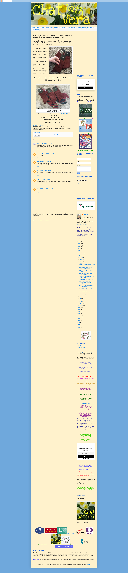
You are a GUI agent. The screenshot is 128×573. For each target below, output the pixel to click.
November (81, 255)
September (81, 259)
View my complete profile (82, 224)
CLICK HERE (64, 114)
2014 (79, 316)
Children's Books (49, 27)
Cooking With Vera (71, 27)
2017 (79, 311)
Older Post (70, 217)
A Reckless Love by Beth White (85, 288)
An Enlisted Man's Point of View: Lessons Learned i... (86, 274)
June (80, 296)
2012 (79, 320)
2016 (79, 313)
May (80, 298)
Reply (38, 149)
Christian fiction (57, 27)
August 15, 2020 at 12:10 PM (46, 179)
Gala (38, 170)
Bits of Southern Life (40, 27)
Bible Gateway (81, 345)
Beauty (33, 27)
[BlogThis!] (35, 136)
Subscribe (86, 87)
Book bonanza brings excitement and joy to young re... (87, 265)
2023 (79, 246)
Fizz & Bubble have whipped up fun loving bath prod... (86, 277)
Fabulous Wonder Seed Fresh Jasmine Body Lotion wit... (85, 293)
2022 (79, 248)
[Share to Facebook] (38, 136)
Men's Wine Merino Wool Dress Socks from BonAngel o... (85, 268)
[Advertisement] (86, 53)
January (81, 305)
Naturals (84, 27)
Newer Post (36, 217)
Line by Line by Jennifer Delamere (86, 279)
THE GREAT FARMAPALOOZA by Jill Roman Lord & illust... (87, 290)
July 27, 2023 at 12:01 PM (47, 188)
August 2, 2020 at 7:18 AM (47, 143)
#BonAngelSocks (50, 134)
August (80, 261)
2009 (79, 326)
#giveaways (56, 134)
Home (53, 217)
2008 (79, 327)
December (81, 253)
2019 (79, 307)
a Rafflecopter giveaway (38, 125)
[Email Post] (42, 132)
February (81, 303)
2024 (79, 245)
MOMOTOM (39, 188)
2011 (79, 322)
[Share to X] (37, 136)
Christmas (64, 27)
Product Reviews (35, 29)
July (80, 262)
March (80, 301)
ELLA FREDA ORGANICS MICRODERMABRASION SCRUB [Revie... (86, 282)
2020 (79, 252)
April (80, 300)
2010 (79, 324)
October (81, 257)
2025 (79, 243)
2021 (79, 250)
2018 (79, 309)
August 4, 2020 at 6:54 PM (48, 153)
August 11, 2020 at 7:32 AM (47, 161)
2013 (79, 318)
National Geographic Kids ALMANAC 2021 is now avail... (86, 286)
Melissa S (39, 161)
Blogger (88, 564)
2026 (79, 241)
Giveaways (78, 27)
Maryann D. (39, 143)
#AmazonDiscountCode (41, 134)
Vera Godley (85, 214)
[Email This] (34, 136)
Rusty (38, 179)
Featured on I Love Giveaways (65, 546)
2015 (79, 315)
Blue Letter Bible (81, 347)
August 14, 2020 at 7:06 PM (45, 170)
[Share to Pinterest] (39, 136)
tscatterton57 (40, 153)
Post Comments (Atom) (44, 220)
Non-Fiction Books (90, 27)
